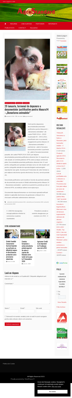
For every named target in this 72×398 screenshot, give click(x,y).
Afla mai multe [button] (56, 386)
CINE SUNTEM (26, 24)
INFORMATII (52, 24)
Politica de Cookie (9, 364)
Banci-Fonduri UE (10, 103)
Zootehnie (26, 103)
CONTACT (22, 28)
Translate (63, 41)
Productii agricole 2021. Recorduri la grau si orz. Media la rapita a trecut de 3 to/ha (61, 160)
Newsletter (34, 28)
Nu (59, 294)
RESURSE (13, 24)
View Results (62, 302)
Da (59, 291)
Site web (39, 308)
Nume (7, 308)
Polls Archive (61, 307)
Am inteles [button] (52, 391)
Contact (59, 252)
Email (22, 308)
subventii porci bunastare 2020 (34, 202)
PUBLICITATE (9, 28)
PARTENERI (40, 24)
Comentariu (9, 283)
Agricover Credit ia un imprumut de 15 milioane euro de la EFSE (42, 244)
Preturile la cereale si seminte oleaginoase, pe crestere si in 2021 (40, 213)
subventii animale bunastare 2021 (16, 202)
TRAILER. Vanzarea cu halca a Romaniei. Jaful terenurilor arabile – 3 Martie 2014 (61, 140)
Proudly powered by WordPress (22, 379)
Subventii (18, 103)
